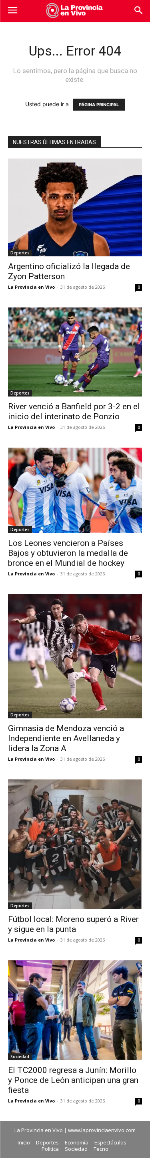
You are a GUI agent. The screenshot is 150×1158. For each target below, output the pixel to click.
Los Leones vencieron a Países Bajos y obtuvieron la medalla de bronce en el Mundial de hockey (68, 553)
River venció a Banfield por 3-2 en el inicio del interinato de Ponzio (74, 411)
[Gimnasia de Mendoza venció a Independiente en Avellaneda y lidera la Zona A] (75, 656)
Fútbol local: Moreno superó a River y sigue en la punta (73, 924)
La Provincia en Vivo (31, 287)
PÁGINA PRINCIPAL (99, 104)
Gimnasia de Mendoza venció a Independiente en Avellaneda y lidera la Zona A (66, 738)
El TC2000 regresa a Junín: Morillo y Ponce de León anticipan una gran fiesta (73, 1080)
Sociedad (19, 1056)
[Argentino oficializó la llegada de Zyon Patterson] (75, 207)
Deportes (20, 253)
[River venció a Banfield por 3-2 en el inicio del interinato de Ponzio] (75, 352)
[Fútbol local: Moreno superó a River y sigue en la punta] (75, 844)
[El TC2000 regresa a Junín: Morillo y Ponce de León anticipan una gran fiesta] (75, 1010)
